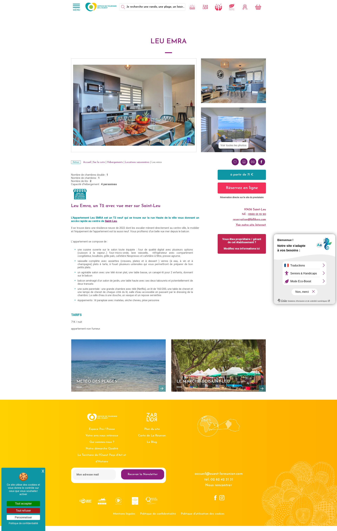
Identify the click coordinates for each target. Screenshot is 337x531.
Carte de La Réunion (152, 435)
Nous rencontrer (218, 485)
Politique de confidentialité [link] (23, 523)
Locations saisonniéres (137, 162)
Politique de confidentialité (158, 513)
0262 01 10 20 (257, 214)
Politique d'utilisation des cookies (202, 513)
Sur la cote (99, 162)
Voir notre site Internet (251, 225)
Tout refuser (23, 510)
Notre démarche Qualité (102, 448)
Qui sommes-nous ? (102, 442)
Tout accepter (23, 503)
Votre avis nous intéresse (101, 435)
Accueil (87, 162)
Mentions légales (124, 513)
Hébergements (115, 162)
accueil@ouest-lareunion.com (219, 474)
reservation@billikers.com (249, 219)
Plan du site (152, 429)
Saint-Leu (111, 221)
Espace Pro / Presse (102, 429)
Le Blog (152, 442)
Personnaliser (23, 517)
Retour (76, 162)
